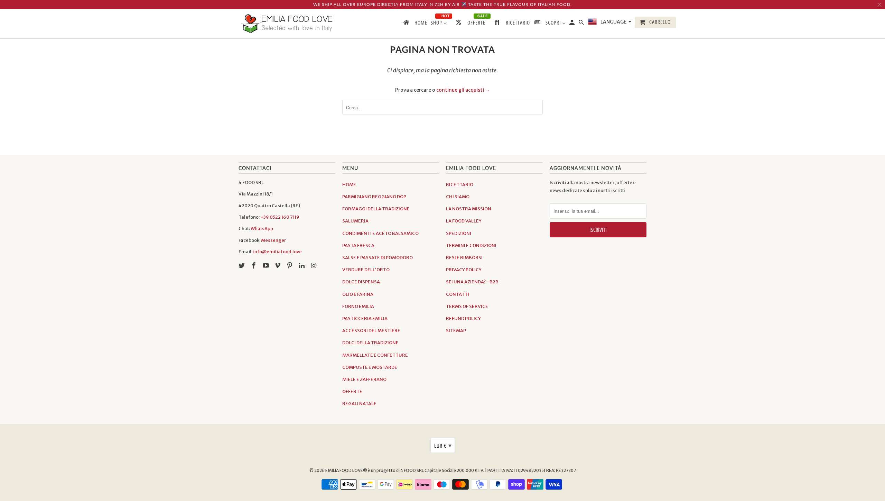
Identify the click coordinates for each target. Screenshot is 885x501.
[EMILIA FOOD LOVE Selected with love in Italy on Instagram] (314, 266)
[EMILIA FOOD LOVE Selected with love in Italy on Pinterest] (290, 266)
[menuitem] (415, 23)
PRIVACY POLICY (464, 270)
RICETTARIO (459, 185)
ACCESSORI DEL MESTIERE (371, 331)
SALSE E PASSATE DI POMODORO (377, 258)
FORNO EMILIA (358, 306)
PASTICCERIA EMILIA (365, 318)
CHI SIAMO (457, 197)
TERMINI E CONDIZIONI (471, 245)
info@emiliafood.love (277, 252)
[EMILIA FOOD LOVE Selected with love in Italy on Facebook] (254, 266)
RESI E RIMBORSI (464, 258)
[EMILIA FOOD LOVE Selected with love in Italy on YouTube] (266, 266)
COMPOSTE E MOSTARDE (369, 367)
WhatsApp (262, 228)
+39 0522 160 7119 (279, 217)
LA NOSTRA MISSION (468, 209)
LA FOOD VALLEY (464, 221)
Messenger (273, 240)
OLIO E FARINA (357, 294)
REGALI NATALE (359, 404)
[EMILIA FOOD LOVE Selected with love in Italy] (287, 23)
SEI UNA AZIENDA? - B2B (472, 282)
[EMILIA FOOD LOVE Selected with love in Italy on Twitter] (242, 266)
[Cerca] (582, 23)
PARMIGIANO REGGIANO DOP (374, 197)
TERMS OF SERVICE (467, 306)
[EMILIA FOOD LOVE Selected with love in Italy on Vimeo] (278, 266)
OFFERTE (352, 391)
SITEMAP (456, 331)
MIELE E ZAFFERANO (364, 379)
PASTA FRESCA (358, 245)
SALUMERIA (355, 221)
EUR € (443, 445)
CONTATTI (457, 294)
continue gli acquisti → (463, 90)
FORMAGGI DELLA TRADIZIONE (376, 209)
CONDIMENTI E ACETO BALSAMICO (380, 233)
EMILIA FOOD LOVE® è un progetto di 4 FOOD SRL (375, 470)
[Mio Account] (572, 23)
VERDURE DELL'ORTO (366, 270)
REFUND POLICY (463, 318)
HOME (349, 185)
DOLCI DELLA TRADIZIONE (370, 343)
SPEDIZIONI (458, 233)
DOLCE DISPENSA (361, 282)
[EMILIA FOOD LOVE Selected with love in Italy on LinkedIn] (302, 266)
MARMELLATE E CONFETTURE (375, 355)
